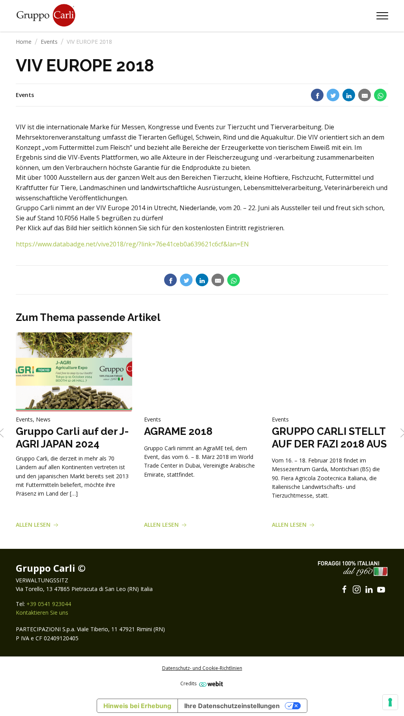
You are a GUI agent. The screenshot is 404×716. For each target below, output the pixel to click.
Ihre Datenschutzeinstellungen (232, 706)
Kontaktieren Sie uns (42, 612)
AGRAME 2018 (178, 431)
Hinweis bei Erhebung (137, 706)
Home (24, 41)
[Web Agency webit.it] (210, 684)
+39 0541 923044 (48, 604)
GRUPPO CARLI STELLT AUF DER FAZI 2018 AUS (329, 437)
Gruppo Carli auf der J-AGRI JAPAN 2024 (72, 437)
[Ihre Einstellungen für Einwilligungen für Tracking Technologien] (390, 702)
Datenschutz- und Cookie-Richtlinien (202, 668)
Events (49, 41)
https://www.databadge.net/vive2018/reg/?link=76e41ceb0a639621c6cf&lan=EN (132, 244)
